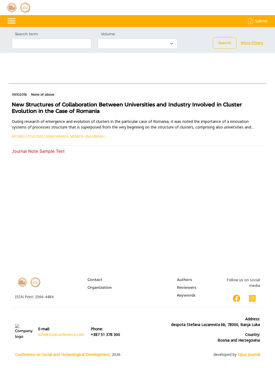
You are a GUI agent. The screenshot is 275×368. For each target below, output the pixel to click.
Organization (100, 287)
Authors (184, 279)
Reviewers (186, 287)
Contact (95, 279)
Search (224, 42)
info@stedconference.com (61, 334)
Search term (26, 34)
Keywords (186, 295)
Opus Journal (249, 354)
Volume (108, 34)
